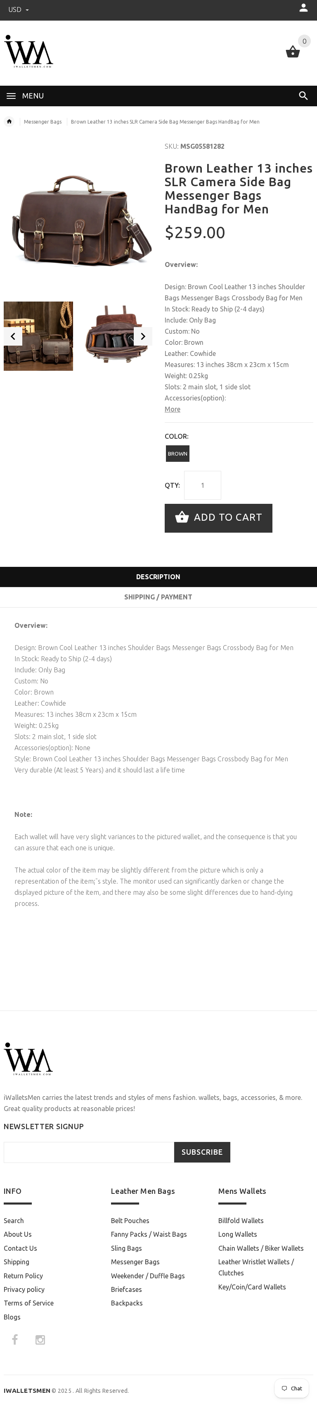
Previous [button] (13, 336)
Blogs (12, 1317)
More (172, 409)
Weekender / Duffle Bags (148, 1276)
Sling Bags (126, 1248)
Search (14, 1220)
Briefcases (126, 1289)
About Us (18, 1234)
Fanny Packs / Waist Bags (149, 1234)
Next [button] (143, 336)
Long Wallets (237, 1234)
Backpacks (127, 1303)
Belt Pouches (130, 1220)
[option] (38, 336)
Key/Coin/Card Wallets (252, 1287)
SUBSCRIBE (202, 1152)
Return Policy (23, 1276)
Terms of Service (29, 1303)
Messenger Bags (43, 121)
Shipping (16, 1262)
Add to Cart (227, 517)
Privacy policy (24, 1289)
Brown (177, 453)
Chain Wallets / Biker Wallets (261, 1248)
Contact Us (20, 1248)
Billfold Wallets (241, 1220)
